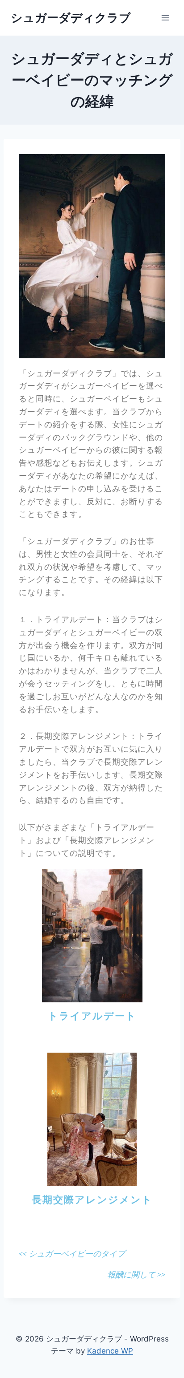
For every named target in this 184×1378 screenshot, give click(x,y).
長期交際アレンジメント (92, 1199)
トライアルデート (92, 1015)
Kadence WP (110, 1350)
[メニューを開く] (165, 17)
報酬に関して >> (136, 1274)
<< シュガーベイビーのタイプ (72, 1253)
